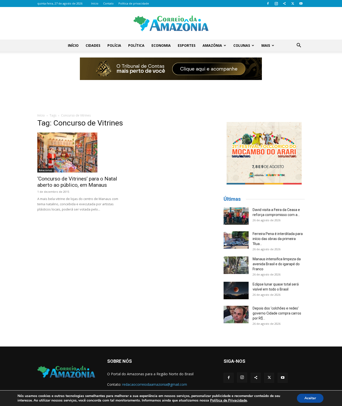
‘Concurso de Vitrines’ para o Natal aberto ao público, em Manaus (77, 182)
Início (94, 3)
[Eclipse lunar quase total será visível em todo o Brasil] (236, 290)
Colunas (241, 45)
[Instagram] (276, 3)
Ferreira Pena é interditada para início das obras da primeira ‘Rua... (278, 239)
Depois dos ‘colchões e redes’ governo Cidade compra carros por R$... (277, 313)
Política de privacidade (133, 3)
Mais (265, 45)
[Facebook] (268, 3)
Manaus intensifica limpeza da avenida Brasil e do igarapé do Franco (277, 264)
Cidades (93, 45)
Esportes (187, 45)
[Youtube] (301, 3)
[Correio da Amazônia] (171, 24)
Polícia (114, 45)
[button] (299, 46)
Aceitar (310, 398)
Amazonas (45, 170)
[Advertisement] (171, 93)
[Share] (284, 3)
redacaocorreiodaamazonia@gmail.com (154, 384)
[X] (292, 3)
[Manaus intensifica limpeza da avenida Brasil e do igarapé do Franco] (236, 265)
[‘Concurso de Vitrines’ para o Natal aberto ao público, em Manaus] (77, 152)
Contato (108, 3)
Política (136, 45)
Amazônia (212, 45)
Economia (161, 45)
